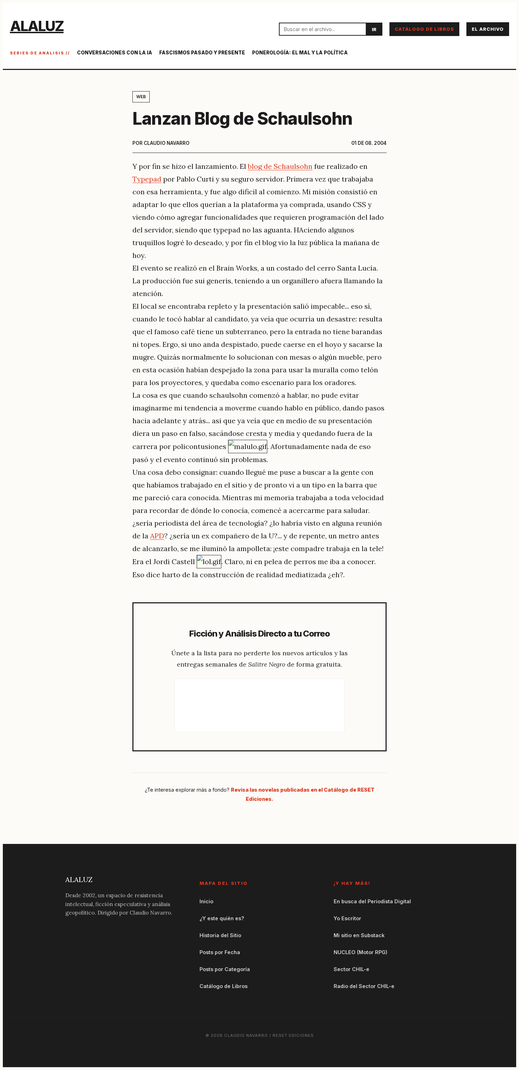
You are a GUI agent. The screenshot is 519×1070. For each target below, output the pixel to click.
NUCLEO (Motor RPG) (360, 952)
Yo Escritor (347, 918)
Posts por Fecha (219, 952)
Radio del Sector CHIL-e (364, 986)
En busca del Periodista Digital (372, 901)
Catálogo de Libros (424, 29)
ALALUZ (37, 26)
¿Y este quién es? (221, 918)
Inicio (206, 901)
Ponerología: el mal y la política (300, 52)
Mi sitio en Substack (359, 935)
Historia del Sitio (220, 935)
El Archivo (488, 29)
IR (374, 29)
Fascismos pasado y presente (202, 52)
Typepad (146, 179)
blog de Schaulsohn (280, 166)
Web (141, 96)
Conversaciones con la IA (114, 52)
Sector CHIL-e (351, 969)
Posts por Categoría (224, 969)
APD (157, 535)
